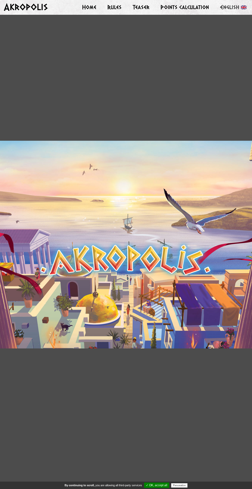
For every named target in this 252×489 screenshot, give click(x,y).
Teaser (141, 7)
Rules (114, 7)
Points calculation (184, 7)
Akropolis (26, 7)
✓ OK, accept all (156, 485)
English (229, 7)
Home (89, 7)
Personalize (179, 485)
